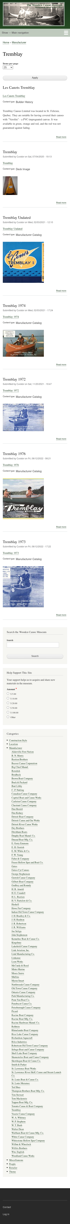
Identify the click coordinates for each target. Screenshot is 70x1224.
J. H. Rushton (18, 919)
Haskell (15, 904)
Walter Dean (18, 1129)
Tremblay (10, 151)
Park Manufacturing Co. (23, 996)
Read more (61, 136)
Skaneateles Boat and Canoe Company (30, 1057)
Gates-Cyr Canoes (20, 870)
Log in (6, 1214)
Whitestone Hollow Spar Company (28, 1140)
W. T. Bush (17, 1125)
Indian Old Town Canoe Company (28, 912)
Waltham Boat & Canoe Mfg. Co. (28, 1132)
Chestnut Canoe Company (24, 805)
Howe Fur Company (21, 908)
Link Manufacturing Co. (23, 954)
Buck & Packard (19, 782)
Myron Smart (18, 980)
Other (12, 717)
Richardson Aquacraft (22, 1037)
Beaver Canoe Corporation (24, 763)
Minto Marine (18, 969)
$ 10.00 (13, 698)
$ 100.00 (14, 712)
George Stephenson (21, 874)
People (12, 1164)
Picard (15, 1011)
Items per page (10, 63)
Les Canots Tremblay (19, 87)
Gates (14, 866)
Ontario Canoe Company (23, 992)
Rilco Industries (19, 1041)
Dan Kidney (17, 813)
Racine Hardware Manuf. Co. (26, 1022)
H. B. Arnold (18, 889)
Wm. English (18, 1151)
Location (13, 744)
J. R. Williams (19, 927)
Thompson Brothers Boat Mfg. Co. (28, 1090)
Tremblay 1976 (14, 453)
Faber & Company (20, 858)
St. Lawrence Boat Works (24, 1068)
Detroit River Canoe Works (25, 824)
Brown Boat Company (22, 778)
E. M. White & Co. (21, 851)
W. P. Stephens (19, 1121)
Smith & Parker (19, 1064)
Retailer (13, 1167)
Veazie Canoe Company (23, 1113)
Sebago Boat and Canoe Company (28, 1049)
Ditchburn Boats (19, 832)
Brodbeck (16, 774)
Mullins (15, 976)
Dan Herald (17, 809)
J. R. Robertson (19, 923)
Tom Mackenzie (19, 1098)
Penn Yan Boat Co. (21, 999)
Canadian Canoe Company (24, 793)
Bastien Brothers (20, 759)
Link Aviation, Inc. (20, 950)
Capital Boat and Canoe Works (26, 797)
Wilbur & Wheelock (21, 1144)
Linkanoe (16, 957)
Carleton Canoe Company (24, 801)
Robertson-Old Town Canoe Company (30, 1045)
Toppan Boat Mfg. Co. (22, 1102)
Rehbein (16, 1026)
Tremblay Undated (17, 217)
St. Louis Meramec (21, 1083)
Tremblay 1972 (14, 379)
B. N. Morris (18, 755)
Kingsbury (16, 942)
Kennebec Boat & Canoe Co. (25, 938)
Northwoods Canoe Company (25, 984)
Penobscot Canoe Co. (22, 1003)
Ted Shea (16, 1087)
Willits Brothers (19, 1148)
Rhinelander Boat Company (25, 1030)
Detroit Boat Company (22, 816)
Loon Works (17, 961)
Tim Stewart (18, 1094)
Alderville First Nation (23, 751)
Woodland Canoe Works (23, 1155)
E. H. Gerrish (18, 847)
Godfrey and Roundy (21, 885)
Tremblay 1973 (14, 541)
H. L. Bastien (18, 896)
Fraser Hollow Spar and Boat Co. (27, 862)
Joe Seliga (16, 931)
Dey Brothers (18, 828)
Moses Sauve (18, 973)
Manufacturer (19, 42)
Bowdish (16, 771)
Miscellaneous (16, 1160)
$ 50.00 (13, 707)
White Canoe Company (23, 1136)
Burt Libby (17, 786)
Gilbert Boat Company (22, 881)
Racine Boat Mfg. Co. (22, 1018)
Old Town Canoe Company (24, 988)
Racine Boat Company (22, 1015)
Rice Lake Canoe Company (25, 1034)
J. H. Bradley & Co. (21, 915)
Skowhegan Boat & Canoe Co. (26, 1060)
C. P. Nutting (18, 790)
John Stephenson (19, 935)
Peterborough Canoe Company (26, 1007)
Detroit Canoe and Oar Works (26, 820)
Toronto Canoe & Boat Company (27, 1106)
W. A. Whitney (19, 1117)
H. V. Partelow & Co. (22, 900)
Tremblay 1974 (14, 305)
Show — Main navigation (15, 32)
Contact (7, 1207)
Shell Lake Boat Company (24, 1053)
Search (10, 640)
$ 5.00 (13, 693)
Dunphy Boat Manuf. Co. (23, 835)
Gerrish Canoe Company (23, 877)
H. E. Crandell (18, 893)
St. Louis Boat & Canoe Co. (25, 1079)
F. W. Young (17, 854)
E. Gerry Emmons (20, 843)
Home (6, 42)
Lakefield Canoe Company (24, 946)
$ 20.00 (13, 703)
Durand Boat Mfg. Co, (22, 839)
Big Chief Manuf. (20, 767)
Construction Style (18, 740)
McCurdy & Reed (20, 965)
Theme (12, 1171)
